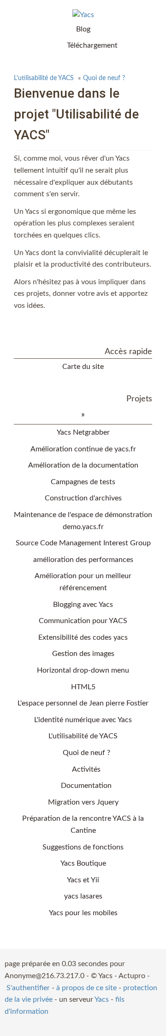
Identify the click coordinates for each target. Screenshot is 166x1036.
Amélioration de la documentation (83, 465)
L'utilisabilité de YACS (44, 78)
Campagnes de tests (83, 482)
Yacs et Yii (83, 880)
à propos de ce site (86, 988)
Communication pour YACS (83, 620)
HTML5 (83, 687)
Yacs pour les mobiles (83, 913)
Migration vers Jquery (83, 802)
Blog (83, 29)
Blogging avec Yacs (83, 604)
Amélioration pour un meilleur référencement (83, 582)
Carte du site (83, 366)
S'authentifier (28, 988)
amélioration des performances (83, 559)
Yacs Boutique (83, 863)
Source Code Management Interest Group (83, 543)
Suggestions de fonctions (83, 847)
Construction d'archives (83, 498)
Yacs (102, 999)
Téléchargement (92, 45)
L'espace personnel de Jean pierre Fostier (83, 703)
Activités (86, 769)
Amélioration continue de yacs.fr (83, 449)
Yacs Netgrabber (83, 432)
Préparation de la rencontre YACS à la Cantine (83, 824)
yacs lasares (83, 896)
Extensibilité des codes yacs (83, 637)
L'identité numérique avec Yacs (83, 720)
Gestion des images (83, 653)
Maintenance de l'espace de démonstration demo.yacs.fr (83, 520)
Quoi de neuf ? (104, 78)
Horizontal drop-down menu (83, 670)
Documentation (86, 785)
